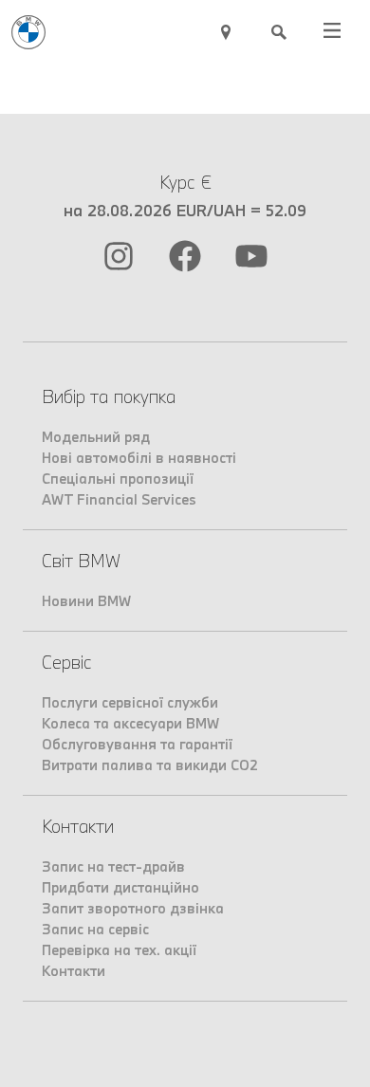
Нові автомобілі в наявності (139, 458)
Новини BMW (86, 601)
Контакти (73, 971)
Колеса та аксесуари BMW (130, 723)
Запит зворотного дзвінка (133, 908)
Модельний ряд (96, 437)
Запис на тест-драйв (113, 866)
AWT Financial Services (119, 499)
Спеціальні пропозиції (118, 479)
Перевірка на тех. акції (119, 950)
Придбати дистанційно (120, 887)
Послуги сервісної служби (130, 702)
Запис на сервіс (95, 929)
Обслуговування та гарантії (137, 744)
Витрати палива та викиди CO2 (150, 765)
